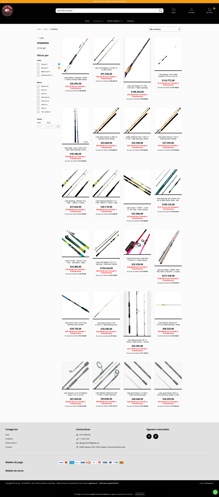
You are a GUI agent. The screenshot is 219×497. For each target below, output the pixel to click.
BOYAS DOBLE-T (114, 21)
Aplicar (58, 126)
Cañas (45, 29)
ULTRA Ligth (41, 48)
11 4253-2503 (84, 439)
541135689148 (84, 435)
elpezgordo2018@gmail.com (89, 443)
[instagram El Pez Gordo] (3, 2)
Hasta (48, 122)
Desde (39, 122)
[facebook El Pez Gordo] (6, 2)
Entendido (140, 494)
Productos (97, 21)
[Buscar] (160, 10)
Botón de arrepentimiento (109, 483)
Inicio (87, 21)
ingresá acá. (93, 483)
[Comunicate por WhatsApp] (215, 492)
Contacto (130, 21)
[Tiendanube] (206, 483)
